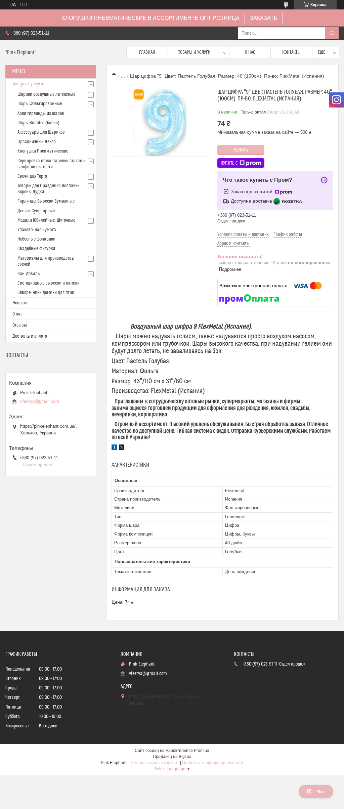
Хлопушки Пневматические (42, 151)
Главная (147, 52)
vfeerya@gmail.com (39, 401)
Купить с (229, 163)
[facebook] (114, 448)
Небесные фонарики (36, 239)
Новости (20, 303)
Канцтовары (29, 273)
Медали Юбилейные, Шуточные (46, 220)
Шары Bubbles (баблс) (38, 123)
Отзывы (19, 325)
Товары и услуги (194, 52)
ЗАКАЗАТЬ (263, 18)
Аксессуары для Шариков (41, 132)
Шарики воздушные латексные (46, 94)
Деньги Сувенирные (36, 211)
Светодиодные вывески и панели (48, 283)
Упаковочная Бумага (36, 229)
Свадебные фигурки (36, 248)
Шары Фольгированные (39, 104)
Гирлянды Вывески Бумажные (46, 201)
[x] (121, 448)
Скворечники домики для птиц (45, 292)
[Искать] (332, 33)
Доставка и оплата (29, 336)
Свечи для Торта (32, 176)
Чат (321, 791)
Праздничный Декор (36, 141)
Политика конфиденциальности (212, 762)
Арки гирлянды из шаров (40, 113)
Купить (241, 150)
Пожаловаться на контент (154, 762)
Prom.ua (201, 750)
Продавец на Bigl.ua (172, 756)
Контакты (291, 52)
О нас (250, 52)
